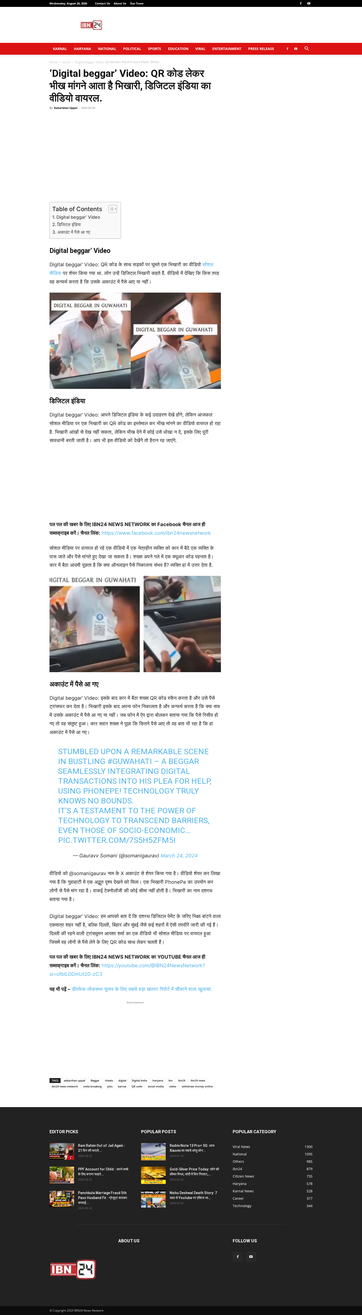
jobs (110, 1086)
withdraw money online (197, 1086)
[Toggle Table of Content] (110, 209)
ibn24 (66, 62)
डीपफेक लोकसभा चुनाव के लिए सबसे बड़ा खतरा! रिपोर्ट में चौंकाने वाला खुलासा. (142, 989)
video (172, 1086)
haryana (157, 1080)
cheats (109, 1080)
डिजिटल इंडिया (69, 224)
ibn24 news (198, 1080)
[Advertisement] (223, 25)
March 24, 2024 (179, 856)
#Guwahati (129, 761)
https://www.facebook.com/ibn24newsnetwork (156, 533)
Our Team (137, 3)
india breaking (92, 1086)
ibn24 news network (65, 1086)
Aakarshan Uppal (65, 108)
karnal (122, 1086)
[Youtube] (309, 3)
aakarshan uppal (74, 1080)
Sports (154, 48)
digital (122, 1080)
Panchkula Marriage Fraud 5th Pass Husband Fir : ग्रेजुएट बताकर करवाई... (102, 1198)
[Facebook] (300, 3)
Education (178, 48)
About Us (120, 3)
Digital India (139, 1080)
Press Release (261, 48)
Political (132, 48)
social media (156, 1086)
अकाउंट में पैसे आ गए (73, 232)
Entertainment (226, 48)
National (107, 48)
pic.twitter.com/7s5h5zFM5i (117, 840)
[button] (307, 49)
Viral (200, 48)
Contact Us (102, 3)
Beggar (95, 1080)
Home (53, 62)
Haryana (82, 48)
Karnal (60, 48)
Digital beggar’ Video (78, 217)
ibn (170, 1080)
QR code (137, 1086)
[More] (222, 119)
